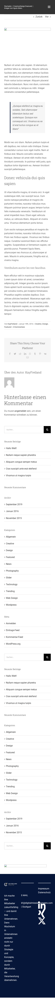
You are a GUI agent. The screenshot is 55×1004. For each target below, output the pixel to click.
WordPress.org (13, 643)
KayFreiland (12, 324)
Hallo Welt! (11, 448)
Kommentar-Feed (14, 637)
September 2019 (14, 504)
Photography (12, 570)
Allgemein (11, 536)
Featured (7, 327)
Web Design (12, 598)
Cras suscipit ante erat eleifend (21, 468)
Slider (9, 577)
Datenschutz (44, 892)
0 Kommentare (19, 327)
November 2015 (14, 518)
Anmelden (11, 623)
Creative (38, 324)
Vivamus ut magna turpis (18, 475)
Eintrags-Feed (12, 630)
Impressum (43, 888)
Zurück (39, 16)
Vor (47, 16)
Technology (11, 584)
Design (45, 324)
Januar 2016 (12, 511)
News (8, 564)
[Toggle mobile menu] (49, 6)
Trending (10, 591)
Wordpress (11, 604)
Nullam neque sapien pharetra (21, 455)
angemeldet (20, 411)
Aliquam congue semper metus (21, 462)
